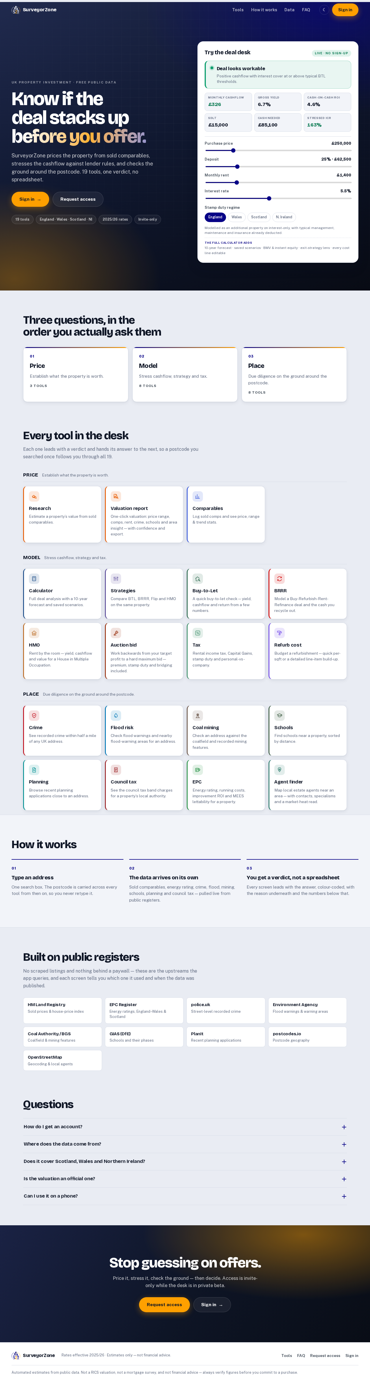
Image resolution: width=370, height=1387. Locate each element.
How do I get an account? (53, 1126)
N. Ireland (284, 217)
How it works (264, 9)
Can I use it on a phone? (51, 1196)
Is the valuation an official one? (59, 1178)
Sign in (345, 9)
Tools (238, 9)
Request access (78, 199)
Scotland (259, 217)
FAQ (306, 9)
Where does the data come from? (62, 1144)
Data (289, 9)
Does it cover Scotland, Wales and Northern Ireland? (84, 1161)
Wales (237, 217)
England (215, 217)
